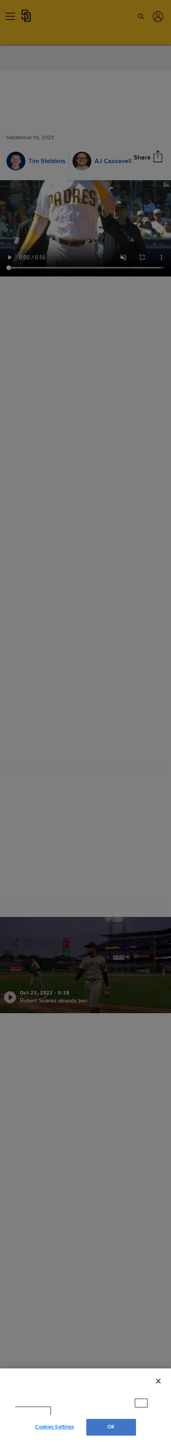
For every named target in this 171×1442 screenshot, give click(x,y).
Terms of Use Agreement (86, 1411)
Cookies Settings (54, 1427)
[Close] (158, 1388)
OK (111, 1427)
